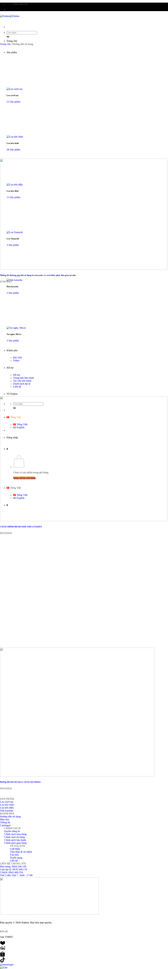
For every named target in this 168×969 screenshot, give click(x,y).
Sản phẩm (12, 52)
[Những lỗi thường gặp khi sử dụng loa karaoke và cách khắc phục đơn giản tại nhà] (83, 268)
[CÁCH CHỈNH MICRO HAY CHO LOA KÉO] (83, 520)
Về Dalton (12, 393)
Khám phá (12, 350)
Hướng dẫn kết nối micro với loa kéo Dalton (20, 782)
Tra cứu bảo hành (22, 380)
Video (16, 360)
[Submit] (8, 36)
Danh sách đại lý (22, 383)
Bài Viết (17, 357)
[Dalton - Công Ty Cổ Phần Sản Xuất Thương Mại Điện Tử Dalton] (9, 16)
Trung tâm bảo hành (23, 377)
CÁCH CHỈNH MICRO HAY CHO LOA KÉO (21, 526)
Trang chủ (12, 41)
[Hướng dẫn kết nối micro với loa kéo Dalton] (77, 775)
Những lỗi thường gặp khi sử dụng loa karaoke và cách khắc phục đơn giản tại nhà (38, 275)
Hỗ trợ (10, 367)
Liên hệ (17, 386)
